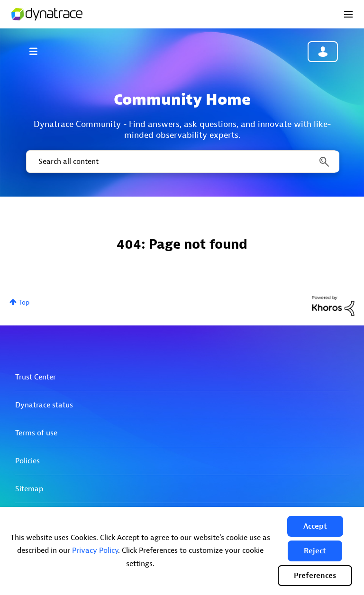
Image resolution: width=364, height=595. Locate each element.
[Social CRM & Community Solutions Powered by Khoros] (333, 305)
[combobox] (182, 161)
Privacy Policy (95, 550)
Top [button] (23, 302)
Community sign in (323, 51)
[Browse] (38, 51)
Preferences (315, 575)
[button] (315, 526)
